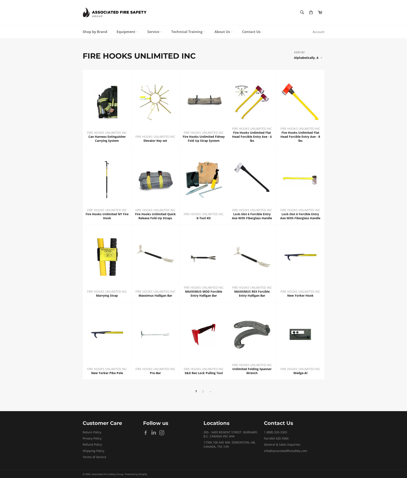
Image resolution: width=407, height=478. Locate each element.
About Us (223, 31)
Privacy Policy (92, 438)
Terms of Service (94, 457)
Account (318, 32)
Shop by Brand (95, 31)
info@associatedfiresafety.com (285, 451)
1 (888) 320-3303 (275, 432)
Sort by (299, 52)
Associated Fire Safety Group (107, 474)
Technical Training (187, 31)
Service (153, 31)
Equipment (126, 31)
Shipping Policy (93, 451)
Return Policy (92, 432)
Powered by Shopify (136, 474)
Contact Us (251, 31)
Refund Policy (92, 444)
